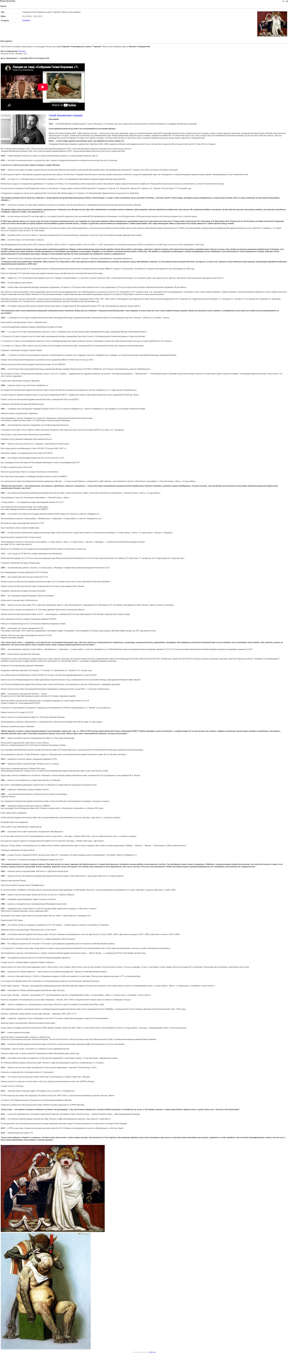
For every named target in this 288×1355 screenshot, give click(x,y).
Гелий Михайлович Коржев (65, 115)
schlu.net (152, 1352)
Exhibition (26, 20)
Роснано (22, 51)
